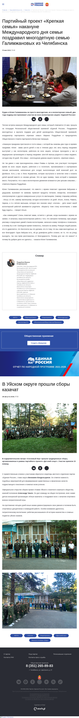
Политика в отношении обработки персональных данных (39, 697)
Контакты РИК (9, 657)
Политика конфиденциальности (39, 695)
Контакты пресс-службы (37, 657)
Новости (27, 10)
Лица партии (33, 654)
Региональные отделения (62, 654)
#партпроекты (47, 317)
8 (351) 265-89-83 (39, 666)
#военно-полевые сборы (40, 640)
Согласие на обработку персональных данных (39, 699)
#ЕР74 (15, 317)
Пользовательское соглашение (39, 693)
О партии (7, 654)
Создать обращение (38, 343)
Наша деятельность (16, 10)
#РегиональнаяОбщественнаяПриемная (47, 322)
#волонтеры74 (23, 322)
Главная (4, 10)
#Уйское (30, 635)
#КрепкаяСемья (30, 317)
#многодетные (63, 317)
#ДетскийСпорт (61, 635)
